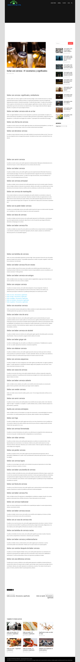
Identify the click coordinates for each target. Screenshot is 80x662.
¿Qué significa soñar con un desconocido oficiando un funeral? (68, 74)
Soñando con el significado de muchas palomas (46, 649)
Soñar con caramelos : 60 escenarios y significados (18, 300)
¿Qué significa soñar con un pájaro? (68, 102)
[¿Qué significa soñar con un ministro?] (59, 108)
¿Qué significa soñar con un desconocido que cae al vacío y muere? (68, 58)
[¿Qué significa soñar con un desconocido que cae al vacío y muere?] (59, 56)
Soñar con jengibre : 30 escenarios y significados (17, 298)
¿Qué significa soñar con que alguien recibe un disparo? (68, 50)
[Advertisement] (40, 14)
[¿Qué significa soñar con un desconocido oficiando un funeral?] (59, 72)
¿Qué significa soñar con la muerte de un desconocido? (68, 81)
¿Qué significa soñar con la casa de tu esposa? (68, 89)
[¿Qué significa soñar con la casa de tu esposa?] (59, 87)
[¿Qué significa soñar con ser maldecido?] (59, 95)
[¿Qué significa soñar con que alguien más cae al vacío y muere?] (59, 65)
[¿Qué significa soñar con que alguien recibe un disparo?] (59, 49)
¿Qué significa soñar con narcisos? (68, 115)
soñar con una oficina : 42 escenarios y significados (12, 633)
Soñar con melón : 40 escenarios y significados (28, 633)
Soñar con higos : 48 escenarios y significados (17, 296)
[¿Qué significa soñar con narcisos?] (59, 115)
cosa (69, 2)
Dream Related (17, 658)
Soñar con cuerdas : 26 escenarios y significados (28, 649)
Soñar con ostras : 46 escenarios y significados (17, 294)
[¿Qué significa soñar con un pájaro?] (59, 101)
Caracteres (53, 2)
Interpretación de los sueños (26, 658)
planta (64, 2)
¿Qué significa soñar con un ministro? (68, 108)
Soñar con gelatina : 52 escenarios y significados (17, 302)
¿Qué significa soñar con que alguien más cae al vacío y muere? (68, 66)
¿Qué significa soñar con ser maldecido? (68, 95)
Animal (59, 2)
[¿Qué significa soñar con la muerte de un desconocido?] (59, 80)
